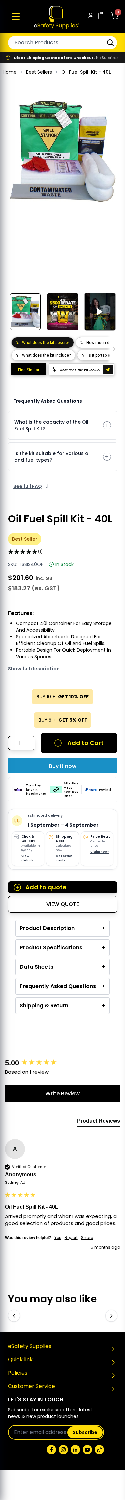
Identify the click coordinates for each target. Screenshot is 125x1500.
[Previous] (14, 1316)
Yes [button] (57, 1237)
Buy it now (62, 766)
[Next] (111, 1316)
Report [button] (71, 1237)
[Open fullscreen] (107, 107)
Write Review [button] (62, 1093)
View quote (62, 904)
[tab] (98, 1122)
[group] (62, 1063)
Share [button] (87, 1237)
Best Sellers (39, 72)
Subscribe (85, 1432)
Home (10, 72)
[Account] (90, 16)
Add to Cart (85, 743)
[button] (15, 17)
